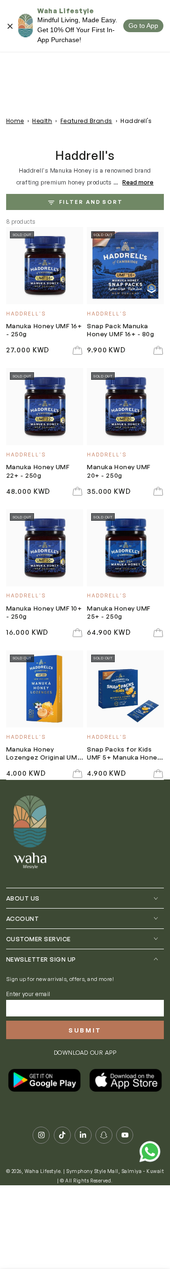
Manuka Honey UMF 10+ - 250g (44, 612)
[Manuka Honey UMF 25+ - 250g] (125, 547)
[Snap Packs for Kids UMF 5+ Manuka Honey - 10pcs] (125, 688)
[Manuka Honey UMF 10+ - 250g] (44, 547)
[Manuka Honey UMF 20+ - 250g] (125, 406)
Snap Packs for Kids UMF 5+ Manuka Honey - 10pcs (124, 753)
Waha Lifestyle (42, 1171)
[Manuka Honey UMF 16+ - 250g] (44, 265)
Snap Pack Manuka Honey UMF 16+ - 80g (120, 330)
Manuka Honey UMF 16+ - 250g (44, 330)
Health (42, 121)
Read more (137, 182)
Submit (85, 1030)
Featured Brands (86, 121)
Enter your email (28, 994)
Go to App (143, 25)
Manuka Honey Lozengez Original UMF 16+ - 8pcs (43, 753)
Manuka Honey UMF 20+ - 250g (119, 471)
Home (15, 121)
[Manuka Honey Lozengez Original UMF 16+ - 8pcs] (44, 688)
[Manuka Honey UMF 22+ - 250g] (44, 406)
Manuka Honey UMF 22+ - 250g (38, 471)
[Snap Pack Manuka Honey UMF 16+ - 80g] (125, 265)
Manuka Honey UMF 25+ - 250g (119, 612)
